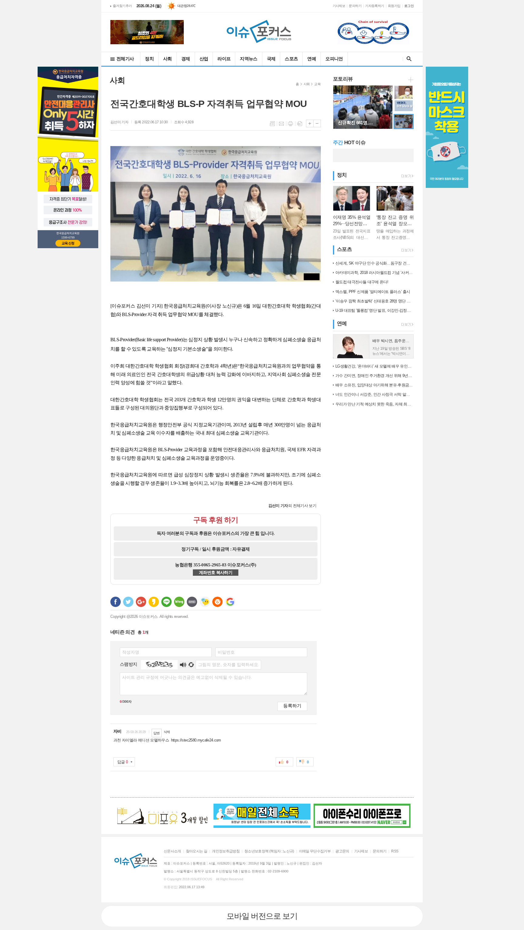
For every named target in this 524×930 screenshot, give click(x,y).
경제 (185, 58)
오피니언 (334, 58)
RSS (394, 851)
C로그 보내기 (217, 602)
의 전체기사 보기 (292, 505)
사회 (167, 58)
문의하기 (355, 6)
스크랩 (300, 124)
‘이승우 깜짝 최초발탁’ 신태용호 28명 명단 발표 (374, 301)
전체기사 (125, 58)
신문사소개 (172, 851)
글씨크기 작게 (317, 123)
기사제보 (339, 6)
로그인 (409, 6)
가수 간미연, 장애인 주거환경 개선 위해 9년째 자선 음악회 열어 (374, 375)
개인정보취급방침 (226, 851)
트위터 (128, 602)
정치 (149, 58)
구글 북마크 (230, 602)
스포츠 (291, 58)
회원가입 (394, 6)
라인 (166, 602)
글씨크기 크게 (310, 123)
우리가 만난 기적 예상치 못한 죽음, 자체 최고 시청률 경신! (374, 404)
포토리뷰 (343, 79)
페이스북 (115, 602)
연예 (311, 58)
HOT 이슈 (349, 142)
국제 (271, 58)
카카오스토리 (154, 602)
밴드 (192, 602)
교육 (317, 84)
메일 (281, 124)
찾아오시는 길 (196, 851)
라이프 (223, 58)
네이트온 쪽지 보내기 (205, 602)
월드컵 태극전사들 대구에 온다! (361, 282)
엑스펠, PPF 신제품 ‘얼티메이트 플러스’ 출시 (372, 291)
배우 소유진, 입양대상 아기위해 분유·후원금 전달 (374, 385)
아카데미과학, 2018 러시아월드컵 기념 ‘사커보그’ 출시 (374, 272)
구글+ (141, 602)
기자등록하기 (374, 6)
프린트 (290, 124)
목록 (272, 124)
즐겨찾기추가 (122, 6)
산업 (204, 58)
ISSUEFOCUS (201, 879)
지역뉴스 (248, 58)
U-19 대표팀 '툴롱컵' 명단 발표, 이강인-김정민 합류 (374, 310)
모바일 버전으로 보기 (262, 916)
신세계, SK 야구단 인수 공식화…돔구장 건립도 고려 (374, 263)
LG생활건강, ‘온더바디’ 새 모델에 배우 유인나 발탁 (374, 366)
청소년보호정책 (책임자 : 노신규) (269, 851)
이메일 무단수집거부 (315, 851)
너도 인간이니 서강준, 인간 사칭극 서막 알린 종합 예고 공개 (374, 394)
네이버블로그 (179, 602)
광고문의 (342, 851)
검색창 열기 (408, 59)
